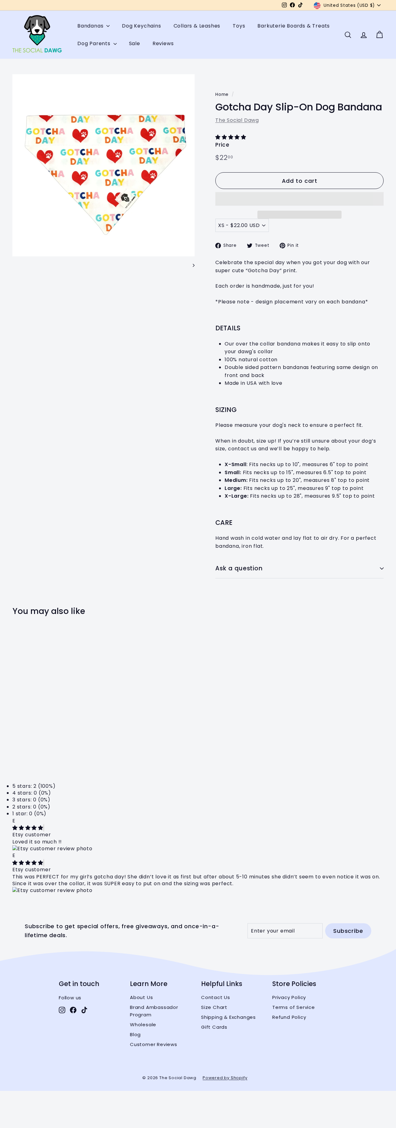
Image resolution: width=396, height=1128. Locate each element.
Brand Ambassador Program (154, 1011)
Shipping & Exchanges (228, 1017)
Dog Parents (94, 43)
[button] (231, 137)
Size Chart (214, 1007)
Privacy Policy (289, 997)
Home (222, 94)
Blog (135, 1034)
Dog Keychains (141, 25)
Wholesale (143, 1024)
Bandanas (91, 25)
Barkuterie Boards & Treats (293, 25)
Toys (239, 25)
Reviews (163, 43)
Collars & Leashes (197, 25)
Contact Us (215, 997)
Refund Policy (289, 1017)
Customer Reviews (153, 1044)
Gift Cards (214, 1027)
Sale (134, 43)
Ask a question (239, 568)
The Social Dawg (237, 120)
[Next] (191, 265)
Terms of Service (293, 1007)
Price (222, 144)
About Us (141, 997)
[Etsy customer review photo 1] (198, 848)
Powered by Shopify (225, 1078)
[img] (27, 827)
